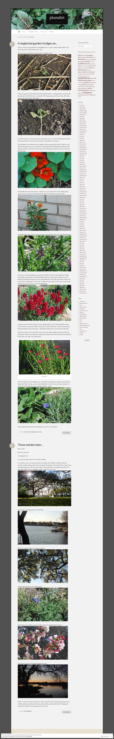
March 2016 (82, 206)
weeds (88, 95)
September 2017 (83, 175)
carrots (87, 61)
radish (94, 82)
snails (79, 86)
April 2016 (82, 204)
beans (79, 55)
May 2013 (82, 265)
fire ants (82, 67)
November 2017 (83, 171)
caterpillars (92, 61)
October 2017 (83, 173)
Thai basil (91, 90)
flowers (91, 68)
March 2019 (82, 142)
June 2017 (82, 180)
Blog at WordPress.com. (23, 731)
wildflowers (93, 95)
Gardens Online (83, 307)
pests (81, 82)
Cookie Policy (29, 736)
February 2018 (83, 166)
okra (95, 78)
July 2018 (82, 157)
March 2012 (82, 287)
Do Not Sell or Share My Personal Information (40, 731)
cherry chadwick (93, 63)
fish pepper (87, 67)
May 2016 (82, 203)
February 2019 (83, 144)
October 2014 (83, 237)
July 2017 (82, 179)
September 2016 (83, 195)
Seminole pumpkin (90, 84)
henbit (88, 70)
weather (85, 95)
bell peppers (89, 55)
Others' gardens (83, 316)
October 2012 (83, 274)
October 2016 (83, 193)
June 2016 (82, 201)
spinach (90, 86)
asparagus (88, 52)
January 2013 (83, 269)
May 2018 (82, 160)
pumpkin (91, 82)
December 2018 (83, 147)
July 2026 (82, 105)
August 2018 (82, 155)
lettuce (92, 74)
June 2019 (82, 136)
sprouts (93, 86)
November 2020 (83, 112)
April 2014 (82, 249)
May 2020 (82, 116)
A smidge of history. (33, 31)
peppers (89, 80)
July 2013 (82, 261)
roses (79, 84)
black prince (90, 57)
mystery (91, 78)
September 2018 (83, 153)
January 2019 (83, 145)
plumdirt (57, 17)
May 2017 (82, 182)
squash (79, 88)
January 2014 (83, 254)
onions (80, 80)
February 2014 (83, 252)
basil (94, 52)
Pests (81, 320)
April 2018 (82, 162)
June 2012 (82, 282)
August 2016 (82, 197)
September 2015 (83, 217)
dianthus (79, 67)
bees (83, 55)
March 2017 (82, 186)
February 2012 (83, 289)
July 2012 (82, 280)
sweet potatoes (83, 90)
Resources (43, 31)
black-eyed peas (82, 57)
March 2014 (82, 250)
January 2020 (83, 123)
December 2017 (83, 169)
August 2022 (82, 107)
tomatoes (87, 92)
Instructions (82, 309)
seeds (84, 84)
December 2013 (83, 256)
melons (87, 76)
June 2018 (82, 158)
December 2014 (83, 234)
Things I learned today (85, 325)
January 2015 (83, 232)
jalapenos (80, 72)
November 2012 (83, 272)
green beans (82, 69)
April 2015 (82, 226)
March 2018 (82, 164)
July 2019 (82, 134)
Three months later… (30, 444)
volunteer (80, 95)
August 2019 (82, 133)
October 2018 (83, 151)
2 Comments (66, 432)
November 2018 (83, 149)
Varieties (39, 432)
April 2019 (82, 140)
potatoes (87, 82)
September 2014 (83, 239)
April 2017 (82, 184)
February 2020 (83, 122)
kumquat (81, 74)
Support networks (83, 323)
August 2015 (82, 219)
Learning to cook (83, 310)
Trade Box (51, 31)
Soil (80, 321)
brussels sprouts (88, 59)
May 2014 (82, 247)
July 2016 (82, 199)
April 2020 (82, 118)
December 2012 (83, 271)
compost (91, 66)
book (95, 57)
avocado (92, 52)
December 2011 (83, 293)
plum (83, 82)
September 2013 (83, 258)
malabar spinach (81, 76)
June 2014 (82, 245)
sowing (86, 86)
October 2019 (83, 129)
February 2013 (83, 267)
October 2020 (83, 114)
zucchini (79, 96)
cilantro (80, 66)
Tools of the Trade (84, 327)
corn (94, 66)
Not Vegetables (33, 432)
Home (24, 31)
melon (85, 76)
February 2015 (83, 230)
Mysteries (26, 432)
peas (85, 80)
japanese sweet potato (89, 72)
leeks (89, 74)
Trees (81, 329)
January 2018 (83, 168)
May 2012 (82, 283)
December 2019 (83, 125)
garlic (94, 67)
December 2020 (83, 111)
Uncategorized (83, 331)
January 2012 (83, 291)
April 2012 (82, 285)
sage (81, 84)
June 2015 (82, 223)
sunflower (90, 88)
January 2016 (83, 210)
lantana (84, 74)
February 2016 (83, 208)
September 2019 (83, 131)
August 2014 (82, 241)
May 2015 (82, 225)
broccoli (81, 59)
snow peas (83, 86)
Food (81, 305)
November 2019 (83, 127)
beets (85, 55)
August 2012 (82, 278)
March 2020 (82, 120)
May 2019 (82, 138)
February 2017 (83, 188)
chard (88, 64)
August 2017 (82, 177)
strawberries (84, 88)
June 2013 (82, 263)
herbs (90, 70)
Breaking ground (83, 303)
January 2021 (83, 109)
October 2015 (83, 215)
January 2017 (83, 190)
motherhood (83, 77)
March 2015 (82, 228)
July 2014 (82, 243)
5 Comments (66, 712)
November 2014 (83, 236)
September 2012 (83, 276)
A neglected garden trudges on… (38, 43)
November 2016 (83, 191)
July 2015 (82, 221)
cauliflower (82, 63)
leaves (87, 74)
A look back (82, 301)
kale (78, 74)
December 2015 (83, 212)
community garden (85, 65)
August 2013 (82, 260)
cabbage (82, 61)
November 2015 (83, 214)
